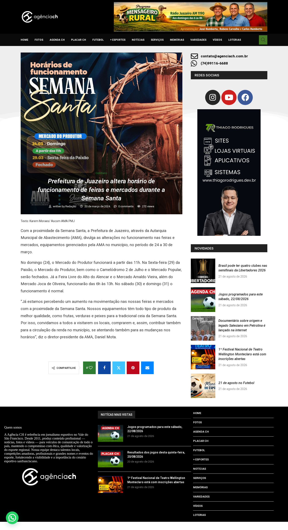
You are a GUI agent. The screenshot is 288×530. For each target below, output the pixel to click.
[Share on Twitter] (118, 367)
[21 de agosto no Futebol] (203, 386)
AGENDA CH (57, 39)
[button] (12, 517)
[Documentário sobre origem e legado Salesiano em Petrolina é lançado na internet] (203, 328)
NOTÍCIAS (138, 39)
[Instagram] (212, 97)
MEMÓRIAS (177, 39)
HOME (24, 39)
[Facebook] (245, 97)
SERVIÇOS (157, 39)
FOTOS (39, 39)
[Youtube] (229, 97)
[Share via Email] (147, 367)
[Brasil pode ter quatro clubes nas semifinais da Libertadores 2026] (203, 271)
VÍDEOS (217, 39)
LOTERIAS (234, 39)
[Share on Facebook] (104, 367)
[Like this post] (91, 367)
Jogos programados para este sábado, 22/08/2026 (154, 429)
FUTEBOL (98, 39)
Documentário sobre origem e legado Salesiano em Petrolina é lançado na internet (241, 325)
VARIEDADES (198, 39)
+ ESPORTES (117, 39)
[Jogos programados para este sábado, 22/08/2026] (203, 299)
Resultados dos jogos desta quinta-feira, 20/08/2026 (156, 454)
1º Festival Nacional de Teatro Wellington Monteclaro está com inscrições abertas (242, 354)
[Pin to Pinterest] (133, 367)
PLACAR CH (78, 39)
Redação (71, 206)
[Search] (263, 40)
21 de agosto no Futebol (236, 383)
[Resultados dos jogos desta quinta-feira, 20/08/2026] (110, 458)
